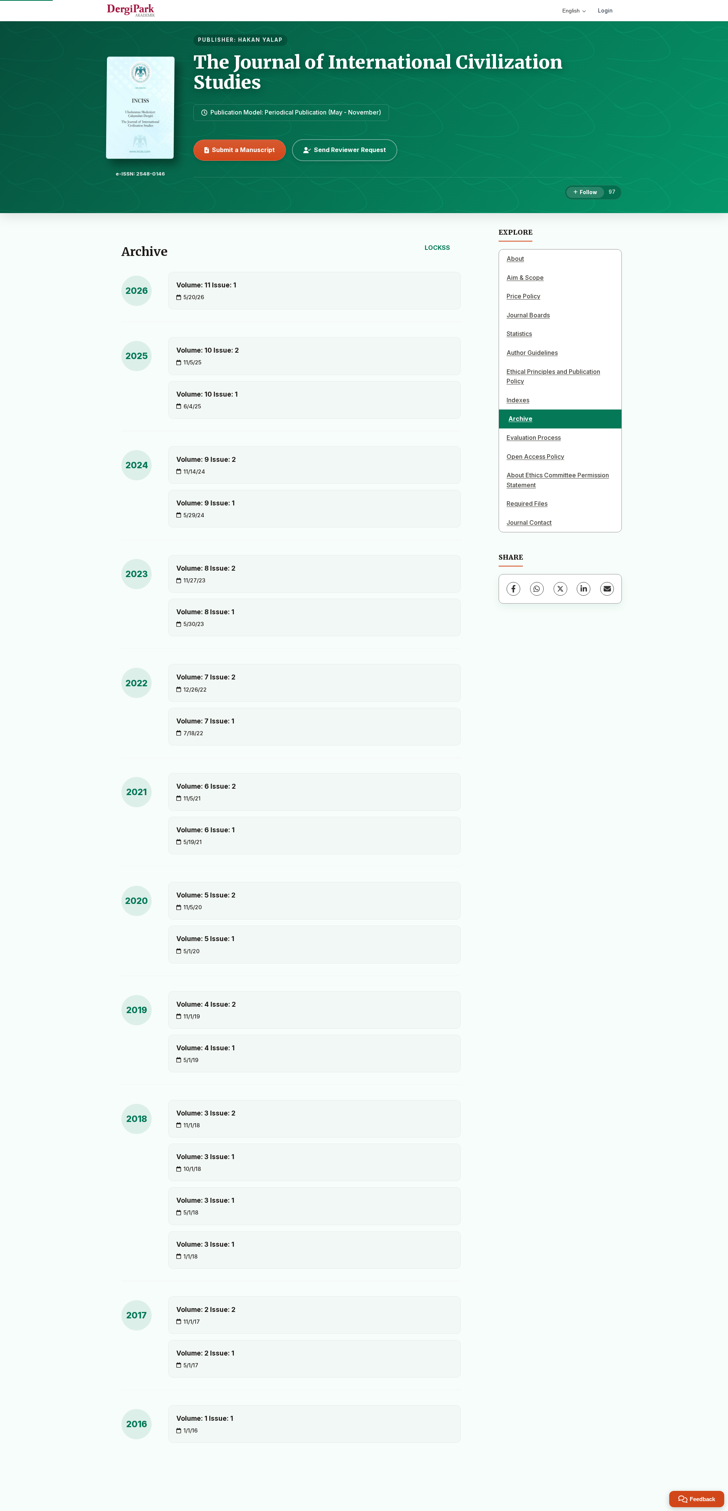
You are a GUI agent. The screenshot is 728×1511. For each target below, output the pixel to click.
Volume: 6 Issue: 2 (206, 786)
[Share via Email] (607, 589)
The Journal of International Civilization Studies (378, 72)
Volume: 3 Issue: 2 (205, 1113)
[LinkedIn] (583, 589)
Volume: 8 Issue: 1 (205, 612)
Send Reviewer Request (350, 150)
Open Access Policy (535, 456)
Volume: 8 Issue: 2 (205, 568)
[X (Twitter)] (560, 589)
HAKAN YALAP (260, 40)
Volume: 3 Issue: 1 (205, 1157)
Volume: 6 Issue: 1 (205, 830)
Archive (520, 418)
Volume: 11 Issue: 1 (206, 285)
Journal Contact (529, 522)
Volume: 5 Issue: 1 (205, 939)
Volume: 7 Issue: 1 (205, 721)
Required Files (527, 503)
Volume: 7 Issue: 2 (205, 677)
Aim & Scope (525, 277)
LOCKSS (437, 247)
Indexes (518, 400)
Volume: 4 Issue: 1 (205, 1048)
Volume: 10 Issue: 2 (207, 350)
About (515, 258)
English (571, 11)
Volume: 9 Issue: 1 (205, 503)
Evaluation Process (534, 437)
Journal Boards (528, 315)
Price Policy (523, 296)
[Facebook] (513, 589)
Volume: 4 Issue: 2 (206, 1004)
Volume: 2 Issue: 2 (205, 1309)
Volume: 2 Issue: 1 (205, 1353)
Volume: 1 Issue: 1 (204, 1418)
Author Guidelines (532, 352)
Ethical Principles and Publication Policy (553, 376)
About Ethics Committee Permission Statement (558, 480)
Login (605, 10)
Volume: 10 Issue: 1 (207, 394)
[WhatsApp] (537, 589)
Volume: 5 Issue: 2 (205, 895)
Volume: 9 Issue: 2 (206, 459)
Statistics (519, 333)
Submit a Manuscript (243, 150)
